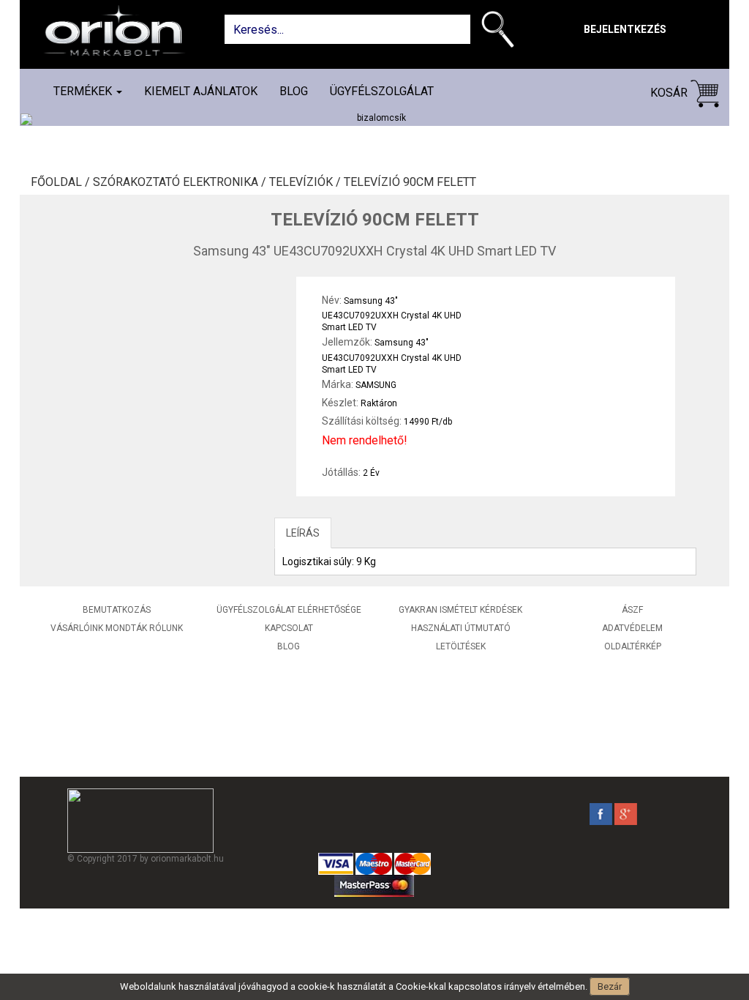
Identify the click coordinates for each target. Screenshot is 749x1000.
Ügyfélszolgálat (382, 91)
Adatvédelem (632, 628)
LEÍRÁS (303, 533)
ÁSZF (632, 610)
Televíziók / (306, 182)
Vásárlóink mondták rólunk (116, 628)
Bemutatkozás (117, 610)
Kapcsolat (289, 628)
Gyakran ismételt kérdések (460, 610)
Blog (293, 91)
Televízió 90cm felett (410, 182)
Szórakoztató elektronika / (181, 182)
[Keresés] (501, 32)
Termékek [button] (84, 91)
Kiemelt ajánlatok (200, 91)
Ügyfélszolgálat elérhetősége (289, 610)
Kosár (670, 93)
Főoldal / (62, 182)
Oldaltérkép (632, 646)
